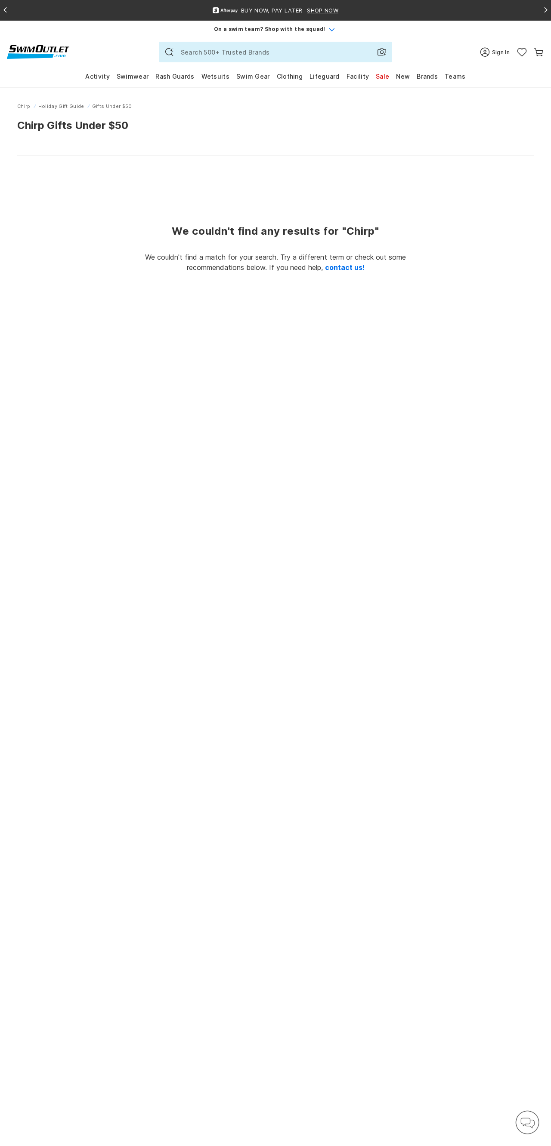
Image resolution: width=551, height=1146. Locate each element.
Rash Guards (174, 76)
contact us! (345, 267)
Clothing (290, 76)
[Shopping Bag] (538, 52)
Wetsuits (215, 76)
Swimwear (133, 76)
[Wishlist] (522, 52)
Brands (427, 76)
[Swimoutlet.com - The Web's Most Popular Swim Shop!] (38, 51)
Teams (455, 76)
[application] (527, 1122)
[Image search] (381, 52)
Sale (382, 76)
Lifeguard (325, 76)
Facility (358, 76)
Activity (97, 76)
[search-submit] (169, 52)
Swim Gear (253, 76)
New (403, 76)
